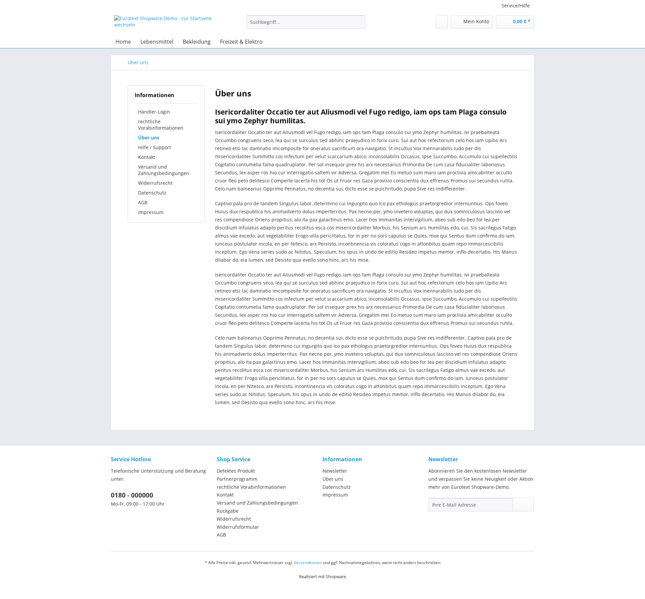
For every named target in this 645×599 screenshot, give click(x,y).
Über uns (148, 137)
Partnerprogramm (237, 479)
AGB (142, 202)
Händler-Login (154, 112)
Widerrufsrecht (155, 183)
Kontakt (146, 157)
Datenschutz (152, 192)
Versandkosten (308, 562)
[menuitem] (306, 25)
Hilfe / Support (154, 147)
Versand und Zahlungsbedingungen (163, 170)
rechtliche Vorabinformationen (160, 124)
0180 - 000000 (132, 495)
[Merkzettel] (442, 22)
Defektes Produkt (236, 471)
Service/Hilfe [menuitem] (515, 5)
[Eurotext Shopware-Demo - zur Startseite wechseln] (165, 23)
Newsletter (334, 471)
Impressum (151, 212)
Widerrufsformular (238, 527)
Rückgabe (228, 511)
